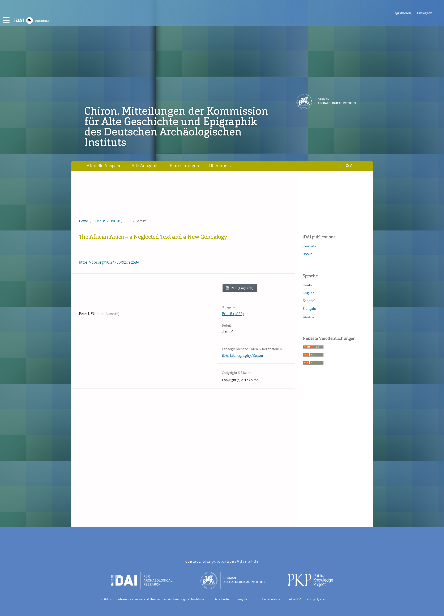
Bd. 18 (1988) (121, 221)
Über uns (218, 166)
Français (309, 308)
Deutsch (309, 285)
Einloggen (424, 13)
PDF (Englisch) (241, 288)
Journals (309, 246)
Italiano (308, 316)
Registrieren (401, 13)
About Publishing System (308, 599)
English (309, 293)
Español (309, 300)
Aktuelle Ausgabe (104, 166)
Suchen (356, 165)
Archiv (99, 221)
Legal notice (271, 599)
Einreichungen (184, 166)
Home (83, 221)
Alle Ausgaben (145, 166)
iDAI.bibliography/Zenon (242, 355)
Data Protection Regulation (233, 599)
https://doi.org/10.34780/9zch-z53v (109, 262)
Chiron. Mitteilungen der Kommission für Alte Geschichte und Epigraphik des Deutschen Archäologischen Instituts (176, 126)
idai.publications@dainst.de (231, 561)
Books (307, 254)
